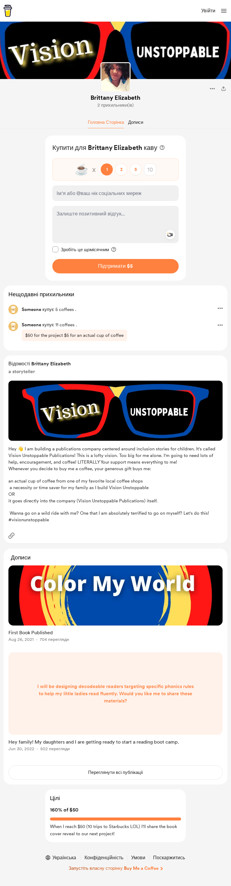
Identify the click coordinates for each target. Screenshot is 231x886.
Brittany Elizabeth (115, 97)
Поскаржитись (169, 857)
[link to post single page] (115, 604)
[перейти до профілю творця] (115, 77)
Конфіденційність (104, 857)
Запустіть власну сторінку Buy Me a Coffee (114, 868)
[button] (223, 10)
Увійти (208, 11)
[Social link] (11, 536)
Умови (138, 857)
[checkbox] (80, 249)
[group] (115, 607)
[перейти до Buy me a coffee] (8, 11)
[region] (115, 208)
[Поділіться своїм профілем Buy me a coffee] (223, 88)
